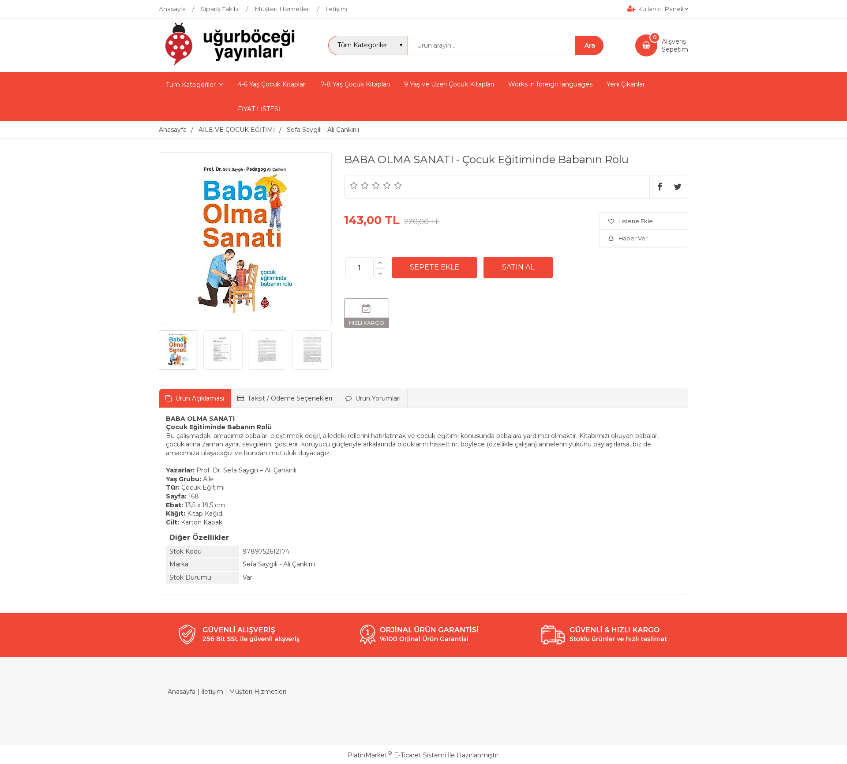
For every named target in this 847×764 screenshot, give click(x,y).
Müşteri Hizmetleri (257, 692)
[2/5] (360, 185)
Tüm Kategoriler (191, 85)
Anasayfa (181, 692)
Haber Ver (633, 238)
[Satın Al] (518, 267)
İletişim (212, 692)
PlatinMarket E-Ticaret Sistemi (397, 755)
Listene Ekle (635, 221)
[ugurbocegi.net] (228, 64)
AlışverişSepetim (675, 45)
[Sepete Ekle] (434, 267)
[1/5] (354, 185)
